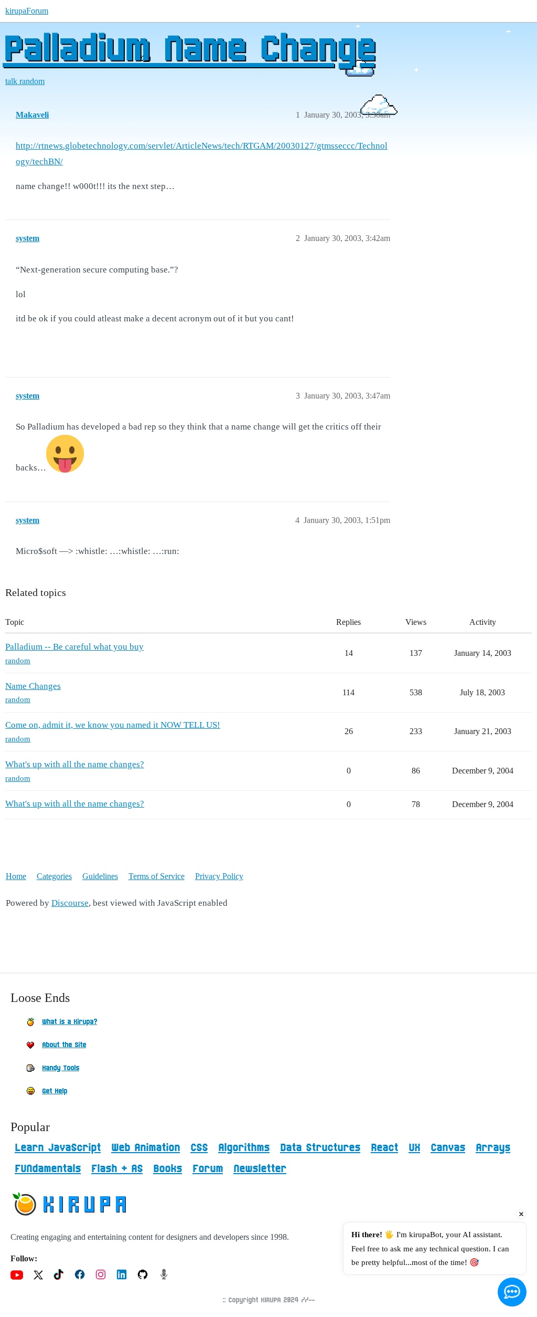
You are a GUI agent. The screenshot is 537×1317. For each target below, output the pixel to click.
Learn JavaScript (58, 1148)
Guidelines (100, 876)
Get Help (54, 1091)
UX (414, 1148)
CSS (199, 1148)
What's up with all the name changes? (74, 764)
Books (167, 1169)
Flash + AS (117, 1169)
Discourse (70, 903)
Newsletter (259, 1169)
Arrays (493, 1148)
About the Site (64, 1045)
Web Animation (145, 1148)
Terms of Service (156, 876)
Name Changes (33, 686)
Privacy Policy (219, 876)
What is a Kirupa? (69, 1022)
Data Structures (320, 1148)
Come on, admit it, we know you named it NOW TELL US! (112, 725)
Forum (207, 1169)
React (384, 1148)
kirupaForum (26, 10)
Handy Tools (60, 1068)
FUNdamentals (48, 1169)
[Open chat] (512, 1292)
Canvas (448, 1148)
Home (16, 876)
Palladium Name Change (188, 49)
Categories (54, 876)
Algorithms (244, 1148)
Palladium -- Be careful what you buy (74, 647)
